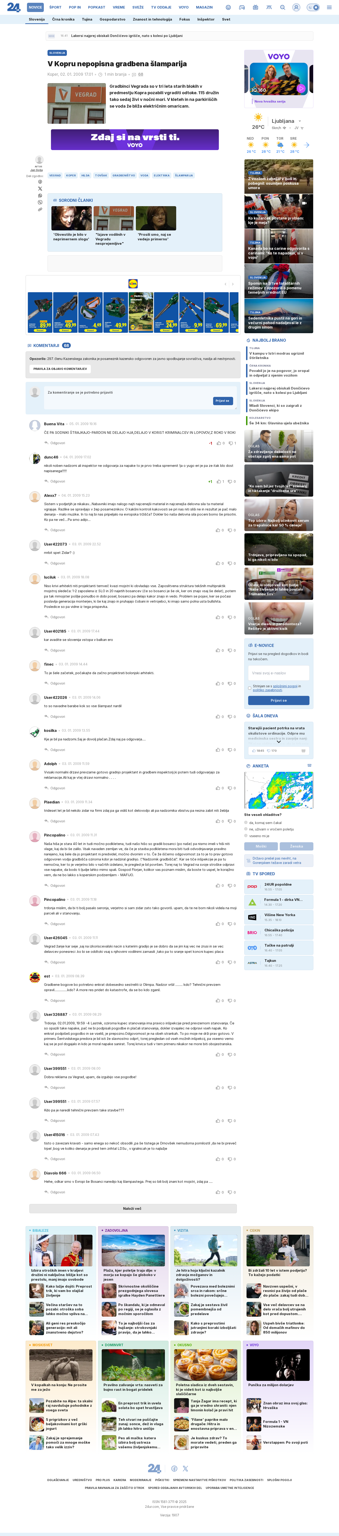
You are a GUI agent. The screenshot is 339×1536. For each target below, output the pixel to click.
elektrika (161, 175)
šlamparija (184, 175)
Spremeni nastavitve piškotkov (199, 1480)
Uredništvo (82, 1480)
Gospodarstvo (112, 19)
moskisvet (43, 1345)
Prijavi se (222, 400)
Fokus (184, 19)
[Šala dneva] (303, 751)
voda (144, 175)
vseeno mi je (259, 836)
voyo (254, 1345)
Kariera (119, 1480)
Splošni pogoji (279, 1480)
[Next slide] (233, 284)
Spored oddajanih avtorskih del (175, 1488)
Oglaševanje (58, 1480)
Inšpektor (206, 19)
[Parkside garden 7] (166, 312)
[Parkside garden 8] (191, 312)
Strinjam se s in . (277, 688)
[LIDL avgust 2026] (133, 283)
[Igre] (242, 7)
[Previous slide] (225, 284)
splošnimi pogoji (285, 686)
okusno (184, 1345)
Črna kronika (63, 19)
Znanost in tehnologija (152, 19)
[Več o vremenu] (306, 145)
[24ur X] (185, 1468)
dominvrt (114, 1345)
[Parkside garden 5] (116, 312)
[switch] (313, 7)
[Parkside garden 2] (40, 312)
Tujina (87, 19)
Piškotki (162, 1480)
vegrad (55, 175)
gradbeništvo (124, 175)
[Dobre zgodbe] (228, 7)
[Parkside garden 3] (65, 312)
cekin (255, 1230)
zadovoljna (116, 1230)
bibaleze (41, 1230)
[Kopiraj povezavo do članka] (40, 209)
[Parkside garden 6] (141, 312)
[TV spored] (255, 7)
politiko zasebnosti (267, 690)
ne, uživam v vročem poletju (271, 829)
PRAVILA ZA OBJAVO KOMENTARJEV (60, 369)
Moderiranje (141, 1480)
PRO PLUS (103, 1480)
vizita (182, 1230)
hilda (85, 175)
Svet (226, 19)
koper (71, 175)
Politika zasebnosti (246, 1480)
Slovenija (37, 19)
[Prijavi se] (296, 7)
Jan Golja (36, 170)
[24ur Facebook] (174, 1468)
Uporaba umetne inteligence (230, 1488)
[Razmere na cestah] (269, 7)
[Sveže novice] (51, 36)
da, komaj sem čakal (265, 823)
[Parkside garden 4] (90, 312)
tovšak (101, 175)
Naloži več (132, 1208)
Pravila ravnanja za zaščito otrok (114, 1488)
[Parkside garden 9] (217, 312)
